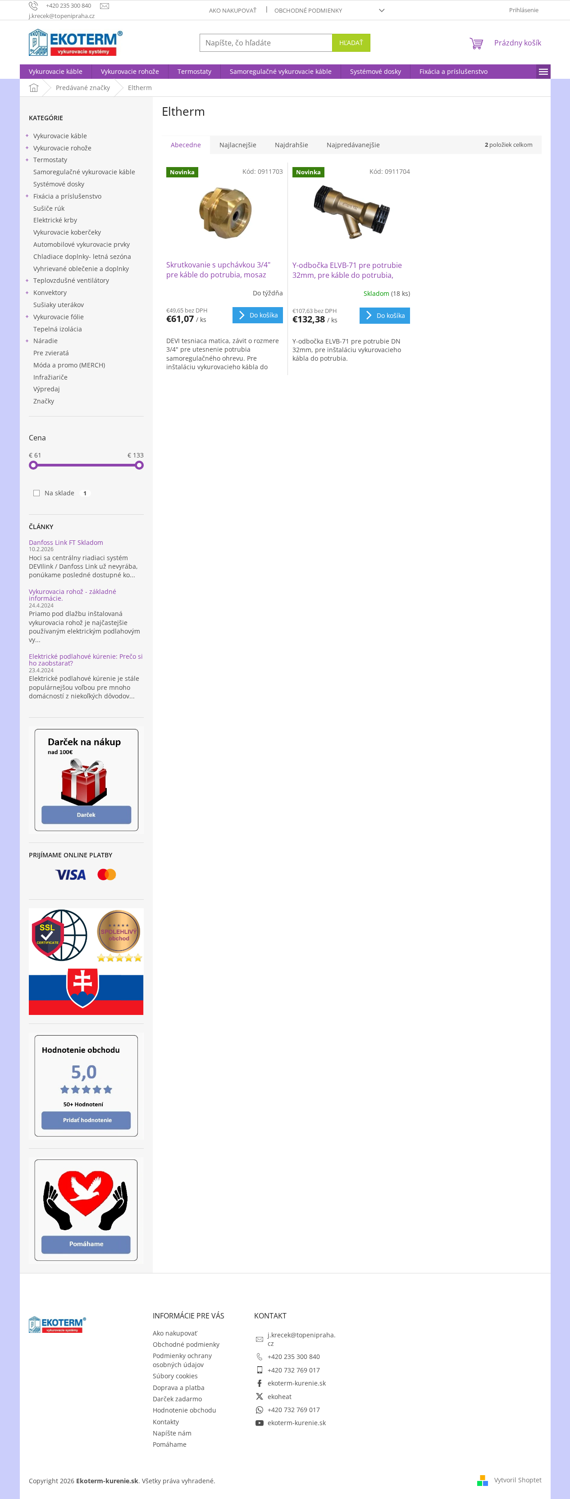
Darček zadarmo (177, 1399)
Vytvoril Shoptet (518, 1480)
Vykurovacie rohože (62, 148)
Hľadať (351, 42)
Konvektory (50, 292)
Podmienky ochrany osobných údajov (182, 1359)
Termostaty (50, 159)
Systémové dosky (58, 184)
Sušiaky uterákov (58, 304)
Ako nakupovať (232, 10)
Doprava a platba (179, 1387)
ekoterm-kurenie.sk (297, 1383)
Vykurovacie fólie (58, 316)
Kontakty (166, 1421)
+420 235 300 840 (294, 1356)
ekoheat (280, 1396)
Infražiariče (50, 377)
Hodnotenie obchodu (184, 1410)
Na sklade (66, 493)
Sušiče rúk (48, 208)
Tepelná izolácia (57, 329)
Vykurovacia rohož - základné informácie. (72, 595)
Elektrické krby (55, 220)
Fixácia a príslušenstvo (67, 196)
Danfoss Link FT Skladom (66, 542)
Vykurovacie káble (60, 135)
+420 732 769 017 (294, 1370)
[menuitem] (55, 71)
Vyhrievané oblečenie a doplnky (81, 268)
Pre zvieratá (51, 353)
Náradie (45, 340)
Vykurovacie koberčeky (67, 232)
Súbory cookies (175, 1376)
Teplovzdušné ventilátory (71, 280)
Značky (43, 401)
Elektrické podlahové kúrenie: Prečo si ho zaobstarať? (86, 660)
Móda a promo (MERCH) (69, 365)
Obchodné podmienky (308, 10)
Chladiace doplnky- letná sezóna (82, 256)
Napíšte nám (172, 1433)
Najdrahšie (291, 144)
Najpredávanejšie (353, 144)
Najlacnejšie (237, 144)
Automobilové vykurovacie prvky (81, 244)
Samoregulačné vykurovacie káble (84, 172)
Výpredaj (46, 389)
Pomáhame (170, 1444)
